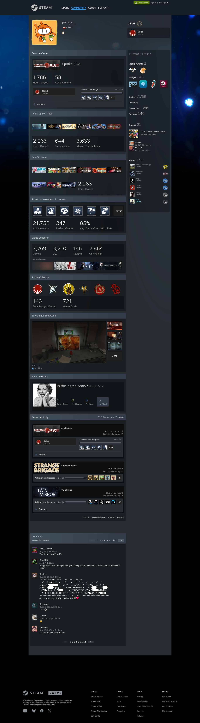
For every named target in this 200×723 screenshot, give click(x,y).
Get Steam (166, 696)
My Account (167, 711)
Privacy (140, 696)
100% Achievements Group (153, 131)
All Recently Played (96, 517)
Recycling (121, 711)
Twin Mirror (66, 490)
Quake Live (71, 64)
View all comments (40, 540)
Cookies (140, 711)
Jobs (119, 701)
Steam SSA (95, 701)
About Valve (122, 696)
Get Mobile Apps (169, 701)
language (162, 3)
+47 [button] (119, 478)
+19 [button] (119, 502)
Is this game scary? (72, 386)
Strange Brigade (69, 465)
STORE (65, 7)
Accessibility (142, 701)
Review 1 (41, 104)
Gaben (138, 142)
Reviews (120, 517)
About (92, 7)
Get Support (167, 706)
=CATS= (138, 148)
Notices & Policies (145, 706)
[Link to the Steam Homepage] (41, 10)
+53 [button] (112, 97)
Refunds (140, 716)
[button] (149, 23)
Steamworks (96, 706)
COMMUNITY (78, 7)
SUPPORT (103, 7)
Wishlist (111, 517)
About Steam (97, 696)
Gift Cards (95, 716)
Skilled (45, 91)
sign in (153, 3)
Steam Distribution (99, 711)
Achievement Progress (91, 89)
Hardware (121, 706)
